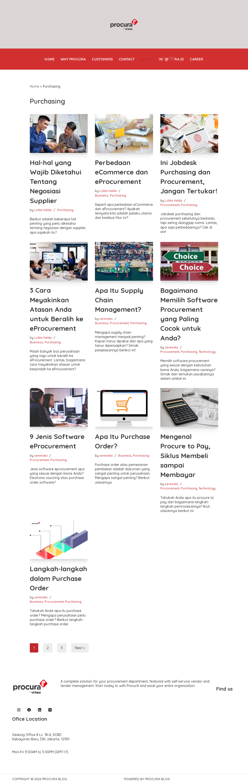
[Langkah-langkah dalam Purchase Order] (59, 539)
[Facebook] (29, 710)
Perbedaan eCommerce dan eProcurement (121, 172)
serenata (106, 319)
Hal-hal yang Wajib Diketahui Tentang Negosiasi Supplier (55, 181)
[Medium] (50, 710)
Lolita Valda (43, 210)
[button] (152, 59)
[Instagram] (19, 710)
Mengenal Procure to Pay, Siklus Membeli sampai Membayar (185, 455)
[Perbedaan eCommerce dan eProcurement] (124, 133)
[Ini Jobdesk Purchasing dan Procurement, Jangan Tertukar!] (189, 133)
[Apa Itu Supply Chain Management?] (124, 261)
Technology (207, 352)
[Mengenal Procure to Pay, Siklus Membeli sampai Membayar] (189, 407)
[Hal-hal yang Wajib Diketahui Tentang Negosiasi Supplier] (59, 133)
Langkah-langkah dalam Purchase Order (58, 578)
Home (49, 59)
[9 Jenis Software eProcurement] (59, 407)
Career (196, 59)
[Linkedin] (39, 710)
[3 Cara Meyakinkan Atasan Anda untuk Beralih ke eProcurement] (59, 261)
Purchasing (65, 210)
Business (101, 195)
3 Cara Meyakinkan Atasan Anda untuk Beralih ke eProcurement (56, 309)
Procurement (169, 205)
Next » (80, 648)
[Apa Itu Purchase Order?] (124, 407)
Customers (102, 59)
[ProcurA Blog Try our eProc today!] (124, 24)
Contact (126, 59)
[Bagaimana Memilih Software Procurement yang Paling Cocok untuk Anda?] (189, 261)
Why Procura (73, 59)
